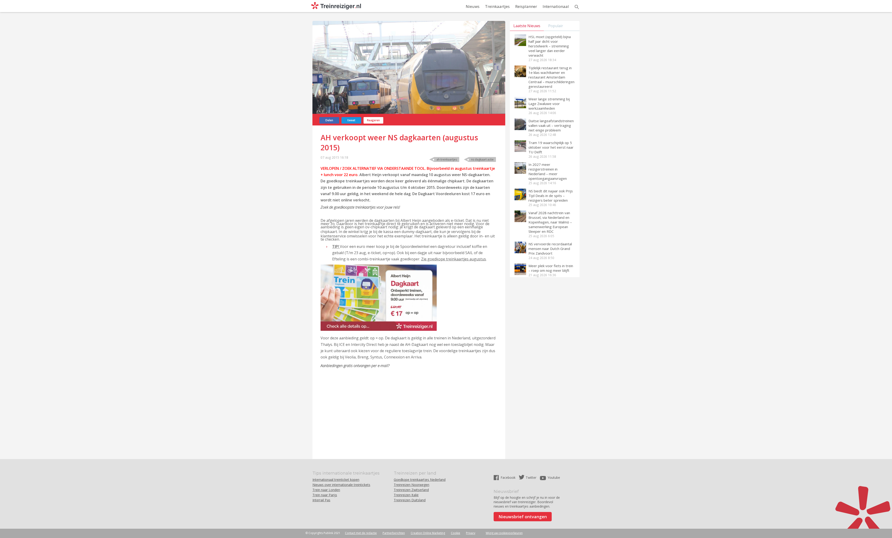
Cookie (455, 533)
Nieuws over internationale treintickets (341, 484)
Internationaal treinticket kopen (335, 479)
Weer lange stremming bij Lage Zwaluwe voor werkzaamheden (549, 104)
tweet (351, 120)
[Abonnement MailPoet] (408, 409)
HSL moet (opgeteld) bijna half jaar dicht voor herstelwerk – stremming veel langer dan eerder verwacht (549, 46)
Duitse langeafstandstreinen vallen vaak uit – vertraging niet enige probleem (551, 125)
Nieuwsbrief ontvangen (522, 516)
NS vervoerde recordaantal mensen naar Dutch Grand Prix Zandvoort (550, 249)
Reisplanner (526, 6)
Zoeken (577, 7)
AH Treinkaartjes (446, 159)
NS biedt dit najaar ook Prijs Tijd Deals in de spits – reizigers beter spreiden (550, 196)
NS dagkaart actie (482, 159)
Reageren (373, 120)
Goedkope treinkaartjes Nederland (420, 479)
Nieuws (472, 6)
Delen (329, 120)
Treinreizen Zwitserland (411, 490)
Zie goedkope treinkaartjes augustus (453, 259)
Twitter (531, 477)
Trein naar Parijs (324, 495)
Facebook (508, 477)
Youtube (554, 477)
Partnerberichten (394, 533)
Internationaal (556, 6)
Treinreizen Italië (406, 495)
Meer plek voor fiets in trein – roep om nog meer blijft (550, 268)
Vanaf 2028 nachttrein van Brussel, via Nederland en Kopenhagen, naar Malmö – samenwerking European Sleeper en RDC (550, 222)
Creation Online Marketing (428, 533)
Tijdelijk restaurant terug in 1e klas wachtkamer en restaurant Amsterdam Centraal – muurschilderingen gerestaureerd (551, 77)
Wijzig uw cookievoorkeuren (504, 533)
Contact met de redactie (361, 533)
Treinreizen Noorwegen (411, 484)
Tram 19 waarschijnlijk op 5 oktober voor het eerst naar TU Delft (551, 147)
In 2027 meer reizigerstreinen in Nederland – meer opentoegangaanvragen (547, 171)
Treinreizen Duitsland (410, 500)
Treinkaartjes (497, 6)
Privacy (470, 533)
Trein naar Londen (326, 490)
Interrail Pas (321, 500)
